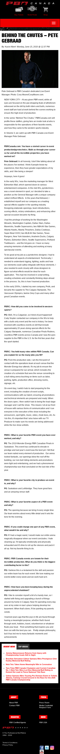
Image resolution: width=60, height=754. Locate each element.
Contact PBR (14, 705)
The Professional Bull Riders (15, 733)
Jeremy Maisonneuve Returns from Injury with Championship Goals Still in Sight (26, 654)
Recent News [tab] (9, 646)
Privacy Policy (7, 745)
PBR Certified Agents (17, 722)
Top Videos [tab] (23, 646)
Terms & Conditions (9, 742)
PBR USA (43, 722)
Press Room (44, 703)
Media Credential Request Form (46, 706)
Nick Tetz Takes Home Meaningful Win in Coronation (29, 664)
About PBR (13, 703)
